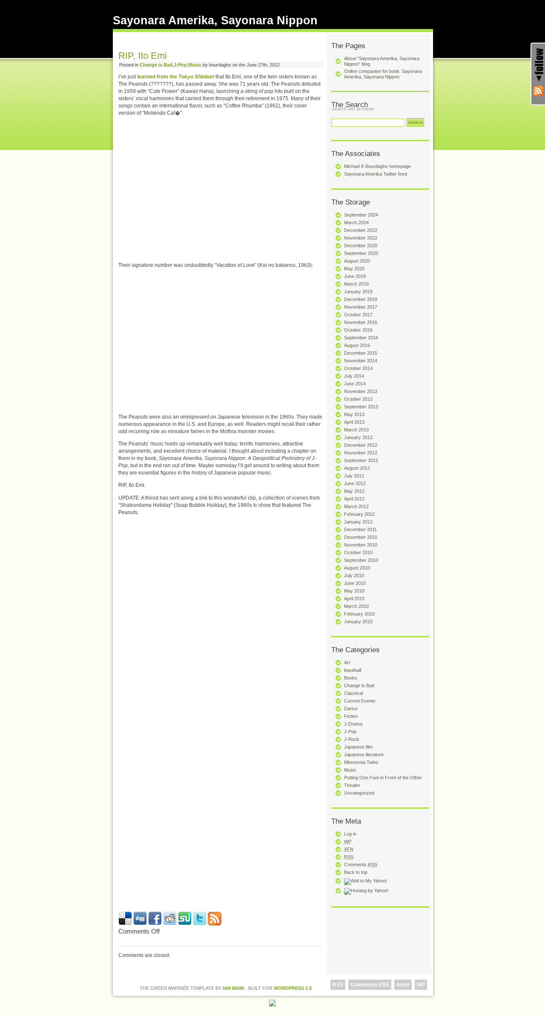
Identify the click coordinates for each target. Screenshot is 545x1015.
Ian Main (233, 988)
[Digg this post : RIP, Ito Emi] (140, 924)
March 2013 (356, 429)
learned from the (175, 77)
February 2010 (359, 613)
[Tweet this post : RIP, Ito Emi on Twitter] (200, 924)
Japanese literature (364, 754)
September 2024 (361, 214)
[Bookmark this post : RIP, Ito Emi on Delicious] (125, 924)
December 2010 (360, 537)
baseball (352, 670)
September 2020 (361, 253)
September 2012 (361, 460)
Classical (353, 693)
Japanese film (358, 746)
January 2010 (358, 621)
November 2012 (360, 452)
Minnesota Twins (361, 762)
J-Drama (353, 723)
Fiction (351, 716)
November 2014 (360, 360)
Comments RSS (369, 985)
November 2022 (360, 237)
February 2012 (359, 514)
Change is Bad (359, 685)
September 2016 (361, 337)
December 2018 (360, 299)
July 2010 (354, 575)
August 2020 (357, 260)
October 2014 (358, 368)
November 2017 (360, 306)
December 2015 (360, 353)
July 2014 (354, 376)
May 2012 (354, 491)
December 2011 (360, 529)
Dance (351, 708)
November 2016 (360, 322)
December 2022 (360, 230)
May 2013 (354, 414)
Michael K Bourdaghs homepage (377, 166)
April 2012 (354, 498)
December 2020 (360, 245)
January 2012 (358, 521)
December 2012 (360, 445)
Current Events (360, 700)
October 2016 (358, 330)
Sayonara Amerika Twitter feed (375, 173)
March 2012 (356, 506)
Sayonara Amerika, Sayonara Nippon (215, 20)
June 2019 (355, 276)
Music (350, 769)
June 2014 (355, 383)
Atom (403, 985)
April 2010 (354, 598)
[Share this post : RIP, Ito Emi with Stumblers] (185, 924)
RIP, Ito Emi (142, 55)
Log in (350, 833)
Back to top (355, 872)
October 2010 (358, 552)
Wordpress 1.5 (293, 988)
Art (347, 662)
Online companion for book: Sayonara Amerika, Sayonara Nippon (383, 74)
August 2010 (357, 567)
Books (350, 677)
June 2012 (355, 483)
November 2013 (360, 391)
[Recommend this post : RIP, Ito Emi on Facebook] (155, 924)
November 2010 (360, 544)
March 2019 (356, 283)
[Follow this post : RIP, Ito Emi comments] (214, 924)
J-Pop (350, 731)
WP (421, 985)
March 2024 (356, 222)
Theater (352, 785)
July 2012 (354, 475)
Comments (360, 864)
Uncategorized (359, 792)
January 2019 (358, 291)
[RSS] (538, 91)
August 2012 (357, 468)
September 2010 (361, 560)
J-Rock (351, 739)
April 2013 (354, 422)
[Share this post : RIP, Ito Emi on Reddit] (170, 924)
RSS (338, 985)
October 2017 (358, 314)
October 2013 (358, 399)
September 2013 (361, 406)
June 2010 (355, 583)
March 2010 (356, 606)
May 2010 (354, 590)
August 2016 (357, 345)
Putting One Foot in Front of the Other (383, 777)
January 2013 (358, 437)
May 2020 (354, 268)
